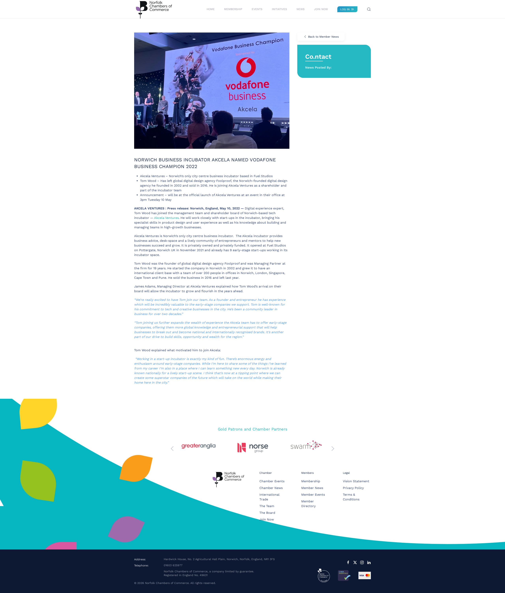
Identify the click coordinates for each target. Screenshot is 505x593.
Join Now (321, 9)
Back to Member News (323, 36)
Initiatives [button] (279, 9)
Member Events (313, 494)
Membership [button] (233, 9)
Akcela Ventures (166, 218)
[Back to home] (154, 9)
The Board (267, 513)
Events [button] (257, 9)
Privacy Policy (353, 488)
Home (211, 9)
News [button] (300, 9)
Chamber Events (271, 481)
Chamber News (271, 488)
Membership (310, 481)
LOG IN (345, 9)
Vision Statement (356, 481)
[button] (369, 9)
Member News (312, 488)
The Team (266, 506)
